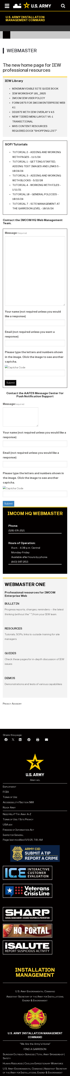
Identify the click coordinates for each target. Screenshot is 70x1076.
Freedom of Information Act (18, 829)
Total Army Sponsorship (49, 1054)
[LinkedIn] (20, 739)
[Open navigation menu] (7, 6)
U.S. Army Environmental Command (35, 991)
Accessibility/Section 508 (18, 802)
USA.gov (7, 824)
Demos (10, 678)
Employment (9, 786)
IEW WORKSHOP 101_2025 (29, 93)
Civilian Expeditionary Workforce (43, 1063)
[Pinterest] (29, 739)
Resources (13, 628)
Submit (8, 503)
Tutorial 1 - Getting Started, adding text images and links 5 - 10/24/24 (36, 166)
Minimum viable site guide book (35, 88)
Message (16, 233)
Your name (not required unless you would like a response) (33, 314)
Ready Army (9, 807)
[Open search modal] (63, 6)
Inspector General (13, 835)
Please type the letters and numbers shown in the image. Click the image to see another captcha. (34, 357)
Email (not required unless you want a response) (30, 334)
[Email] (46, 739)
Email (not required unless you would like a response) (31, 455)
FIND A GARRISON (35, 1049)
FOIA (6, 791)
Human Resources (13, 1063)
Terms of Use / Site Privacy (18, 819)
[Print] (38, 739)
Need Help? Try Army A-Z (17, 814)
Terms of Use (10, 797)
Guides (10, 653)
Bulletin (12, 603)
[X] (13, 739)
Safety (7, 1058)
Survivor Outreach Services (19, 1054)
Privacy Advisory (12, 703)
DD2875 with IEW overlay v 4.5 (33, 112)
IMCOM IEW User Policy (28, 98)
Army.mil (35, 780)
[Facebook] (6, 739)
